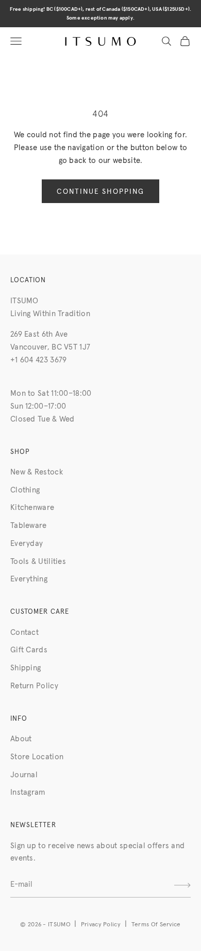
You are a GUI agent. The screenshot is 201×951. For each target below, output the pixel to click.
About (21, 739)
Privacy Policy (101, 925)
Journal (24, 775)
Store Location (36, 757)
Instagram (27, 792)
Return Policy (34, 686)
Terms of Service (156, 925)
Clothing (25, 490)
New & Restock (36, 472)
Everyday (26, 543)
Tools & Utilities (38, 561)
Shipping (25, 668)
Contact (24, 632)
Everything (28, 579)
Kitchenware (32, 507)
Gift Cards (28, 650)
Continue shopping (100, 191)
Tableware (28, 525)
